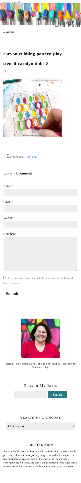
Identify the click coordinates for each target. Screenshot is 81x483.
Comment (9, 234)
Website (8, 218)
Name (8, 186)
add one (32, 157)
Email (8, 202)
